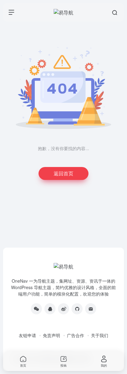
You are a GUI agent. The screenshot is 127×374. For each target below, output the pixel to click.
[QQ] (49, 308)
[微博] (63, 308)
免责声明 (51, 335)
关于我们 (99, 335)
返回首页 (63, 173)
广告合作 (75, 335)
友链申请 (27, 335)
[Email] (90, 308)
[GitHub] (77, 308)
